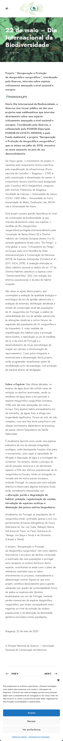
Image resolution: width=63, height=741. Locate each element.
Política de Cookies (19, 737)
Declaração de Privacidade (39, 737)
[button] (58, 680)
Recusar (31, 721)
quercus (14, 52)
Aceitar (31, 713)
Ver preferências (32, 729)
